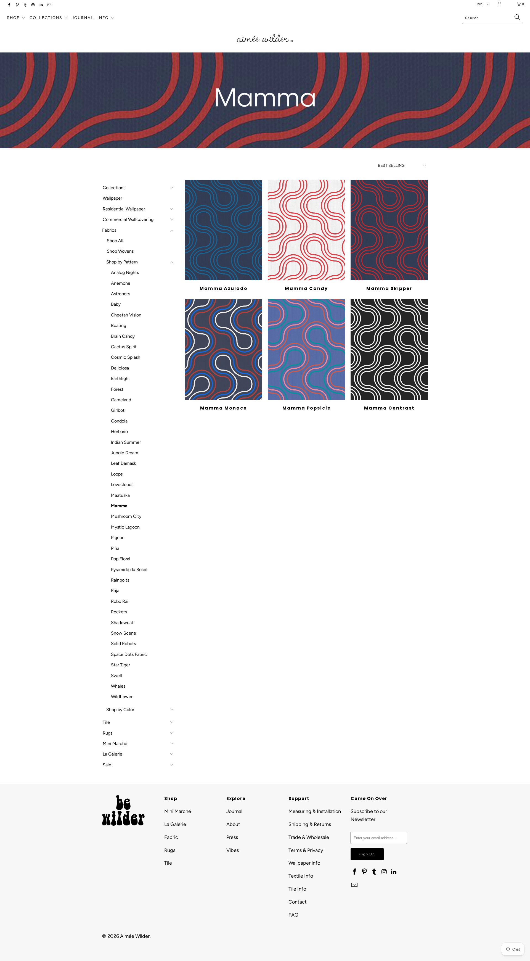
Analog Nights (125, 272)
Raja (115, 590)
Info (103, 17)
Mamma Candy (306, 230)
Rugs (107, 733)
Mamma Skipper (389, 230)
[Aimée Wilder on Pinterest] (17, 5)
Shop (13, 17)
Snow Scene (123, 633)
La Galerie (112, 754)
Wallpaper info (304, 863)
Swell (116, 675)
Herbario (119, 431)
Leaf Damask (123, 463)
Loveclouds (122, 484)
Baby (116, 304)
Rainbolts (120, 580)
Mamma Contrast (389, 349)
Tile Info (297, 889)
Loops (117, 474)
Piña (115, 548)
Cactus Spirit (124, 346)
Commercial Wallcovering (128, 219)
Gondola (119, 421)
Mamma (119, 505)
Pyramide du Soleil (129, 569)
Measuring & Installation (314, 811)
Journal (83, 17)
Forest (117, 389)
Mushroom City (126, 516)
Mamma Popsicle (306, 349)
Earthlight (120, 378)
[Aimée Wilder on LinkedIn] (41, 5)
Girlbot (117, 410)
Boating (118, 325)
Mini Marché (115, 743)
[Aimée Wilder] (264, 31)
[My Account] (500, 4)
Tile (106, 722)
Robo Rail (120, 601)
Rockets (119, 611)
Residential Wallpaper (124, 209)
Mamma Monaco (223, 349)
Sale (107, 764)
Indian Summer (126, 442)
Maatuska (120, 495)
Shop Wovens (120, 251)
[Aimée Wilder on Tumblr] (25, 5)
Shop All (115, 240)
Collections (47, 17)
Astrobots (120, 293)
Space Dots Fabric (129, 654)
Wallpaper (112, 198)
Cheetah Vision (126, 315)
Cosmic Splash (125, 357)
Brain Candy (123, 336)
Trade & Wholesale (308, 837)
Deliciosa (120, 368)
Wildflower (121, 696)
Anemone (120, 283)
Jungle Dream (124, 452)
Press (232, 837)
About (233, 824)
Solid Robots (123, 643)
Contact (297, 902)
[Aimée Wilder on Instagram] (33, 5)
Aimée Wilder (135, 936)
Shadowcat (122, 622)
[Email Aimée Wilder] (49, 5)
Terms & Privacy (305, 850)
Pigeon (117, 537)
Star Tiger (120, 664)
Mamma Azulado (223, 230)
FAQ (293, 915)
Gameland (121, 399)
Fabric (171, 837)
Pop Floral (120, 558)
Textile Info (300, 876)
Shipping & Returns (309, 824)
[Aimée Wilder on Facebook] (9, 5)
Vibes (232, 850)
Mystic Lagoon (125, 527)
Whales (118, 686)
